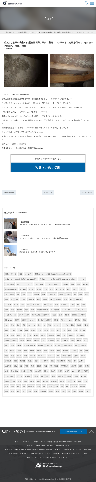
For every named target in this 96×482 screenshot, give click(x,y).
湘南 (67, 386)
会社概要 (65, 284)
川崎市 (22, 340)
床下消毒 (65, 350)
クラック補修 (54, 366)
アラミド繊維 (55, 310)
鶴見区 (30, 361)
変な (12, 325)
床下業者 (82, 330)
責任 (18, 325)
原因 (56, 305)
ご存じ (88, 391)
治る (38, 381)
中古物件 (19, 310)
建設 (71, 299)
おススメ (32, 320)
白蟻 (64, 330)
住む (63, 391)
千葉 (52, 361)
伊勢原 (87, 366)
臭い (43, 340)
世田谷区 (75, 315)
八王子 (45, 299)
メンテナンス (60, 289)
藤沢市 (39, 289)
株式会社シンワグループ (24, 284)
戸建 (25, 356)
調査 (69, 361)
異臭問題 (54, 381)
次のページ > (87, 192)
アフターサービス (66, 320)
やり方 (32, 381)
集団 (29, 391)
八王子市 (19, 376)
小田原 (43, 335)
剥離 (49, 325)
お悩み (68, 376)
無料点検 (36, 340)
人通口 (81, 361)
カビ (29, 294)
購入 (6, 391)
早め (25, 381)
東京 (39, 330)
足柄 (58, 335)
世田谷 (86, 325)
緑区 (42, 376)
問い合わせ (8, 320)
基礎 (28, 305)
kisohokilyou (43, 391)
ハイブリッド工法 (68, 325)
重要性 (67, 315)
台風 (60, 315)
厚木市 (82, 315)
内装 (6, 330)
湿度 (58, 340)
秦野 (58, 350)
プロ (24, 391)
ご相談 (76, 376)
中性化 (46, 330)
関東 (32, 310)
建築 (65, 299)
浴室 (39, 325)
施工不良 (73, 366)
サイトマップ (64, 457)
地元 (12, 356)
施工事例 (46, 315)
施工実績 (23, 289)
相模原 (61, 294)
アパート (32, 356)
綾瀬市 (48, 320)
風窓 (52, 330)
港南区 (53, 371)
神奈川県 (31, 386)
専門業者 (36, 294)
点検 (51, 299)
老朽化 (75, 289)
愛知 (6, 299)
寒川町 (60, 371)
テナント (51, 356)
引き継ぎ (41, 320)
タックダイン (82, 310)
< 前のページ (9, 192)
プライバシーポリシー (53, 284)
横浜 (78, 284)
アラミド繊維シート (68, 310)
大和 (6, 310)
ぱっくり (74, 350)
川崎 (72, 340)
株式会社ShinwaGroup (11, 289)
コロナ (52, 350)
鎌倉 (78, 305)
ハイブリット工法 (10, 315)
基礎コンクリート (10, 274)
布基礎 (16, 305)
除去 (43, 294)
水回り (46, 371)
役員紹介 (58, 299)
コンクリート (36, 305)
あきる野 (38, 371)
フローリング (52, 294)
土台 (29, 335)
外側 (68, 381)
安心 (6, 345)
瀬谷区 (7, 381)
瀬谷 (21, 366)
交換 (75, 294)
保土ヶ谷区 (80, 335)
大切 (45, 350)
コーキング (31, 325)
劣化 (51, 305)
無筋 (32, 366)
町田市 (39, 350)
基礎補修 (22, 361)
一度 (73, 381)
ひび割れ (31, 289)
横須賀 (39, 366)
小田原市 (31, 299)
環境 (80, 294)
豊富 (18, 391)
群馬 (69, 330)
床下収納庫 (64, 366)
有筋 (26, 366)
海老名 (12, 350)
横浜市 (19, 335)
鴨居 (85, 381)
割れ (36, 361)
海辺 (45, 366)
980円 (81, 391)
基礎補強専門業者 (42, 310)
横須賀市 (45, 381)
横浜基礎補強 (61, 361)
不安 (79, 381)
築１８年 (83, 376)
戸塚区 (86, 371)
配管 (58, 330)
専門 (85, 340)
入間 (81, 350)
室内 (58, 356)
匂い (6, 325)
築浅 (15, 366)
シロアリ (82, 289)
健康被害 (51, 340)
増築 (75, 330)
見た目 (50, 386)
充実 (76, 345)
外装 (13, 381)
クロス (13, 330)
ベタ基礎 (8, 305)
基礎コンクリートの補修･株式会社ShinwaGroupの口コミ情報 (53, 274)
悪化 (86, 294)
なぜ (35, 391)
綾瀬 (6, 371)
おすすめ (71, 335)
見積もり (49, 345)
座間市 (17, 320)
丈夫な (51, 391)
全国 (15, 361)
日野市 (36, 376)
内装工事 (28, 376)
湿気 (23, 294)
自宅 (38, 386)
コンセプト (28, 274)
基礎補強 (85, 284)
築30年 (7, 340)
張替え (20, 330)
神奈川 (33, 330)
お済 (69, 391)
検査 (17, 299)
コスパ (19, 356)
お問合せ (61, 376)
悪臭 (24, 325)
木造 (18, 386)
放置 (24, 386)
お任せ (19, 345)
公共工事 (23, 371)
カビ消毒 (57, 345)
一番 (57, 386)
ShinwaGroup (79, 299)
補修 (20, 274)
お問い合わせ (39, 284)
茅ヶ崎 (21, 315)
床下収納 (8, 361)
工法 (45, 289)
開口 (75, 361)
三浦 (80, 366)
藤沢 (27, 315)
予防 (64, 335)
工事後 (56, 320)
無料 (74, 391)
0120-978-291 (50, 167)
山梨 (6, 356)
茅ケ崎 (32, 350)
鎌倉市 (79, 340)
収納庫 (79, 325)
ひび (72, 305)
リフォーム (64, 305)
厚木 (31, 371)
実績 (12, 391)
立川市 (19, 350)
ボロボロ (74, 386)
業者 (12, 335)
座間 (83, 305)
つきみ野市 (44, 361)
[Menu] (92, 3)
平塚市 (83, 356)
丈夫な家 (82, 386)
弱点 (47, 376)
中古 (12, 310)
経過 (57, 391)
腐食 (84, 320)
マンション (41, 356)
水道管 (68, 294)
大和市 (23, 299)
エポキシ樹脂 (76, 371)
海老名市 (41, 345)
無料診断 (51, 335)
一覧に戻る (48, 192)
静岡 (86, 350)
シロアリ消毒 (9, 376)
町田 (25, 350)
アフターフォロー (29, 345)
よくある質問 (9, 284)
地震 (26, 330)
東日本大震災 (36, 315)
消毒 (18, 294)
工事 (6, 335)
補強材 (36, 335)
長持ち (14, 340)
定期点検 (77, 320)
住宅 (22, 305)
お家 (68, 289)
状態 (6, 386)
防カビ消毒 (14, 371)
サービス (81, 279)
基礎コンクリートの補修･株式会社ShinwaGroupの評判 (21, 279)
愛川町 (29, 340)
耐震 (38, 299)
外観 (44, 386)
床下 (51, 289)
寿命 (45, 305)
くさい (76, 356)
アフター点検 (66, 356)
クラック (57, 325)
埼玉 (26, 310)
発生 (12, 386)
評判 (12, 345)
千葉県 (54, 315)
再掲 (53, 376)
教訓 (19, 381)
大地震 (62, 381)
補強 (72, 284)
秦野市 (24, 320)
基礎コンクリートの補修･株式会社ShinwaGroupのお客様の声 (58, 279)
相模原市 (83, 345)
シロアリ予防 (9, 294)
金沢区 (67, 371)
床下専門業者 (68, 345)
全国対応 (65, 340)
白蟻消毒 (8, 366)
